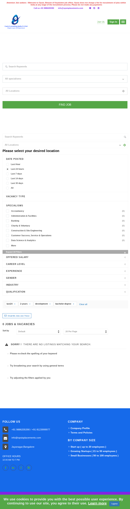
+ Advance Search (10, 111)
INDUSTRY (12, 285)
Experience (14, 271)
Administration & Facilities (68, 216)
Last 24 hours (17, 169)
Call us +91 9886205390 (44, 8)
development (41, 304)
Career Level (15, 264)
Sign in (113, 22)
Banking (68, 221)
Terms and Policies (81, 432)
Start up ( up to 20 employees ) (88, 446)
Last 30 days (17, 183)
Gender (11, 278)
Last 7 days (16, 174)
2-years (24, 304)
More (13, 245)
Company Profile (80, 428)
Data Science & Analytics (68, 240)
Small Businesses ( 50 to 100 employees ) (94, 455)
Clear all (83, 304)
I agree (114, 504)
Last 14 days (17, 178)
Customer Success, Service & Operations (68, 235)
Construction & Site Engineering (68, 230)
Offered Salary (17, 257)
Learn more (97, 503)
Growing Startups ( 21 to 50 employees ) (94, 451)
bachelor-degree (63, 304)
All (12, 188)
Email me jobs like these (18, 316)
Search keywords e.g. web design (17, 73)
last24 (10, 304)
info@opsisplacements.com (70, 8)
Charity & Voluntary (68, 226)
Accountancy (68, 211)
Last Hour (15, 164)
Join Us (101, 22)
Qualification (15, 292)
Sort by (6, 330)
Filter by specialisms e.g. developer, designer (22, 85)
